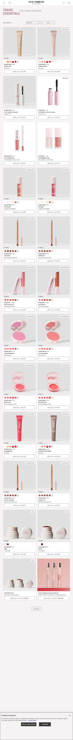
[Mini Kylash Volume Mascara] (53, 92)
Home (21, 11)
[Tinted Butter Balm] (19, 281)
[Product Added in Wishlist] (63, 2)
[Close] (70, 715)
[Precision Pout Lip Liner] (19, 233)
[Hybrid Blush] (19, 330)
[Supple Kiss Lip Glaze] (19, 184)
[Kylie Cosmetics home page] (36, 3)
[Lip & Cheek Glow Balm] (19, 379)
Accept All (45, 724)
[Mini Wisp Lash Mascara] (19, 92)
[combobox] (33, 22)
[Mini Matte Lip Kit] (19, 138)
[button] (4, 2)
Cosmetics (27, 11)
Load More (36, 609)
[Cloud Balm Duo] (19, 575)
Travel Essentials (37, 11)
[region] (36, 726)
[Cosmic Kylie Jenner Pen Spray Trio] (53, 575)
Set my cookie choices (29, 724)
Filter (48, 23)
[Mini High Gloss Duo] (53, 138)
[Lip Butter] (19, 43)
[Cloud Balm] (19, 526)
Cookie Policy (32, 720)
